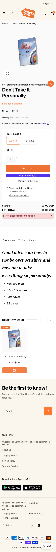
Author (32, 240)
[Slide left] (5, 53)
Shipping (5, 117)
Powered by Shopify (37, 547)
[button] (4, 13)
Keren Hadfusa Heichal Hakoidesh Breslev (26, 84)
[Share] (51, 83)
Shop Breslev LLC (24, 547)
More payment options (28, 181)
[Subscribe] (48, 411)
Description (9, 240)
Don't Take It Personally (14, 356)
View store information (19, 195)
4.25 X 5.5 (29, 141)
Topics (21, 240)
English (46, 3)
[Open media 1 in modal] (28, 53)
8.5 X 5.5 (13, 141)
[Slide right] (51, 53)
